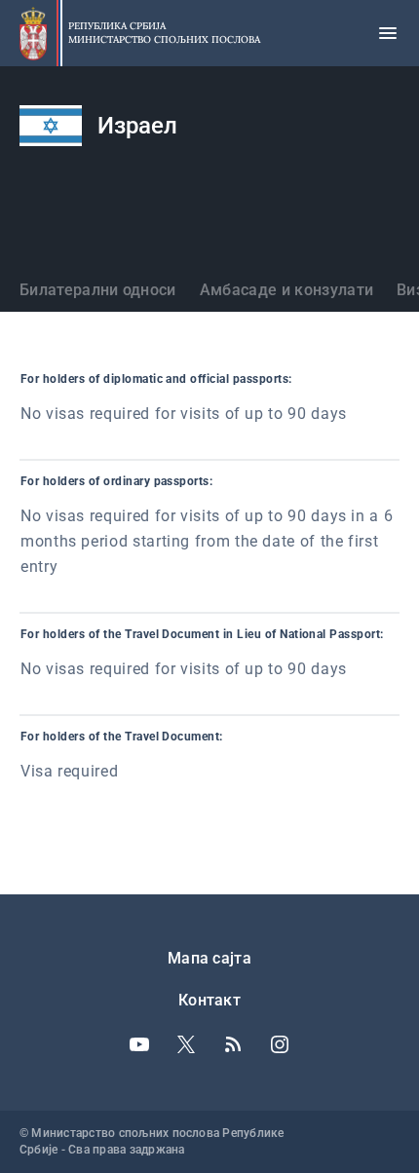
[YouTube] (139, 1044)
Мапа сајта (209, 958)
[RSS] (233, 1044)
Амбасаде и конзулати (286, 290)
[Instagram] (279, 1044)
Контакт (209, 1000)
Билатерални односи (97, 290)
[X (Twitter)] (186, 1044)
